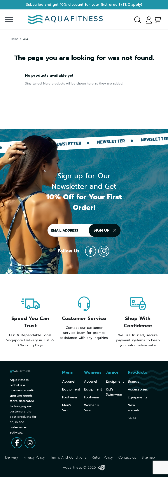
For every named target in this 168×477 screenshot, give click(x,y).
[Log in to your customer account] (147, 19)
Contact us (127, 457)
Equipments (137, 397)
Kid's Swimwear (114, 392)
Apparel (68, 381)
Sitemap (148, 457)
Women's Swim (91, 408)
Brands (133, 381)
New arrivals (134, 408)
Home (14, 39)
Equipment (71, 389)
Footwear (69, 397)
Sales (132, 418)
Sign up (102, 230)
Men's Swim (67, 408)
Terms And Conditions (68, 457)
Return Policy (102, 457)
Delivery (11, 457)
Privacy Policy (34, 457)
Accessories (138, 389)
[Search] (135, 19)
